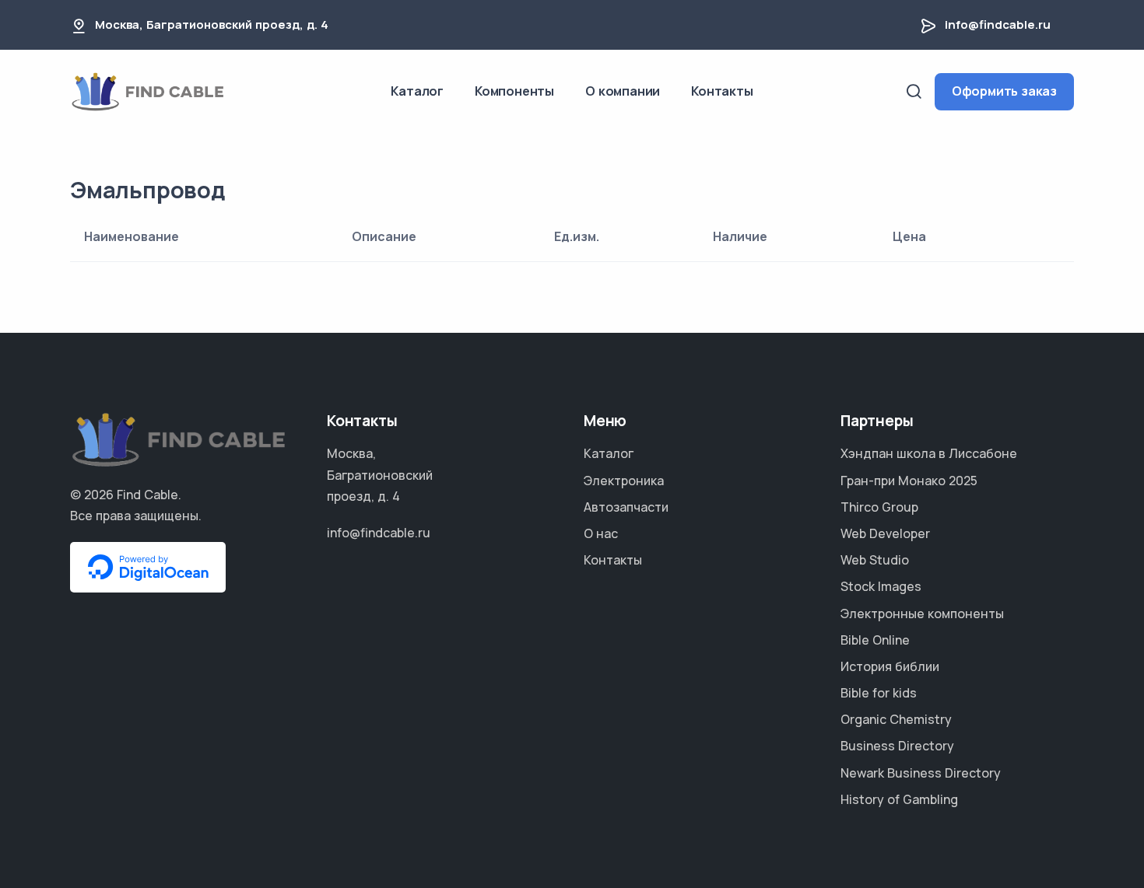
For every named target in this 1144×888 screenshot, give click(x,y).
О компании (622, 91)
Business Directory (897, 745)
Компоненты (514, 91)
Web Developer (885, 533)
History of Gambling (899, 799)
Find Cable (147, 494)
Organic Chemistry (896, 719)
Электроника (624, 480)
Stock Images (880, 586)
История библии (889, 666)
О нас (601, 533)
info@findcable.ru (998, 24)
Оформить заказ (1004, 91)
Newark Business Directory (920, 772)
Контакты (722, 91)
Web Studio (874, 559)
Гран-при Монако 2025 (908, 480)
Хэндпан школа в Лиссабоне (928, 453)
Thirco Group (879, 507)
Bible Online (875, 640)
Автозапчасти (626, 507)
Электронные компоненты (922, 613)
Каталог (417, 91)
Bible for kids (878, 692)
